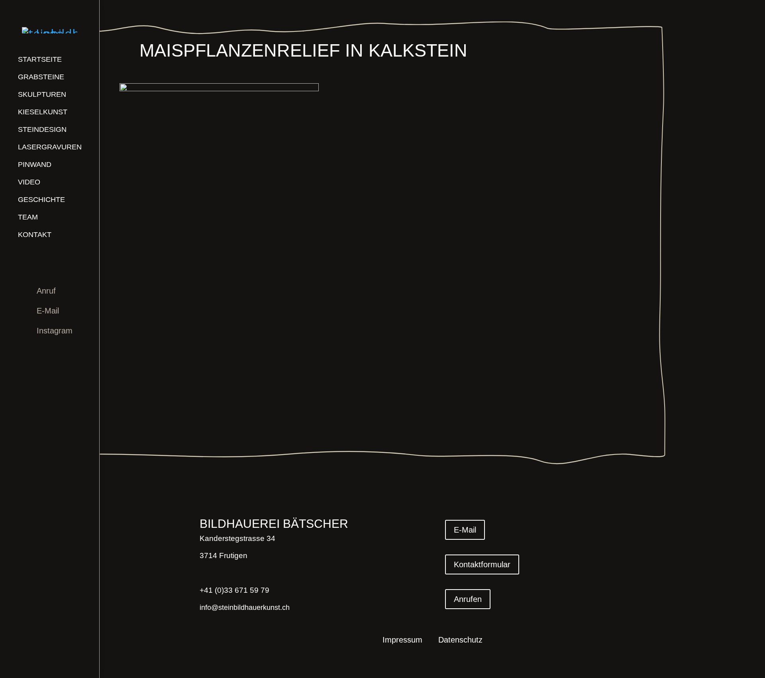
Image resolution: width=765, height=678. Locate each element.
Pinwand (34, 165)
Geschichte (41, 200)
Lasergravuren (50, 147)
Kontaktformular (482, 564)
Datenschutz (460, 640)
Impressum (402, 640)
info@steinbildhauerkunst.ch (245, 607)
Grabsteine (41, 77)
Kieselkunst (42, 112)
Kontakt (34, 235)
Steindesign (42, 129)
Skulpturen (42, 94)
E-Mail (48, 310)
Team (28, 217)
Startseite (40, 59)
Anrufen (468, 599)
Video (29, 182)
